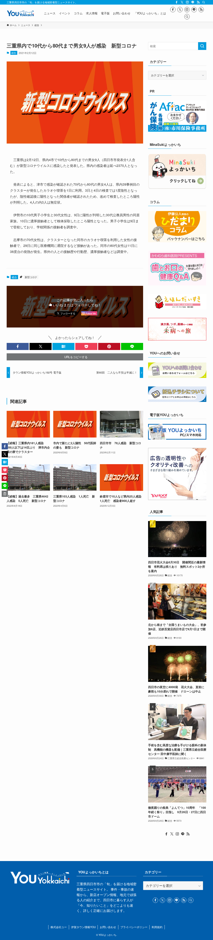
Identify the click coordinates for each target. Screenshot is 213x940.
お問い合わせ (108, 927)
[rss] (198, 2)
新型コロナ (31, 277)
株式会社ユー (59, 927)
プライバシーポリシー (133, 927)
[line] (193, 2)
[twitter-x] (182, 2)
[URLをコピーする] (5, 494)
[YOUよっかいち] (20, 13)
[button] (18, 346)
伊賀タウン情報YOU (83, 927)
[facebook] (176, 2)
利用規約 (157, 927)
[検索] (203, 2)
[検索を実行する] (202, 46)
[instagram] (187, 2)
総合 (13, 52)
